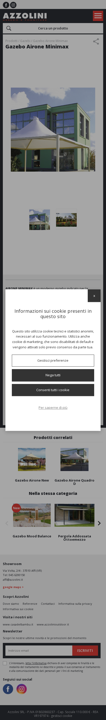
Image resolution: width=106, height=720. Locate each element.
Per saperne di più (53, 407)
